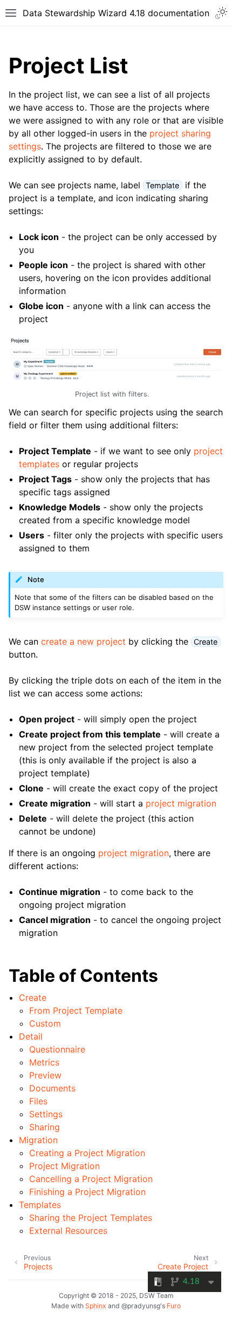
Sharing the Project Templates (90, 1217)
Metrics (44, 1062)
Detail (31, 1036)
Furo (174, 1306)
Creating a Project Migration (87, 1152)
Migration (38, 1140)
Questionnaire (57, 1049)
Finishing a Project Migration (87, 1191)
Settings (46, 1114)
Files (38, 1101)
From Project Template (75, 1010)
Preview (45, 1075)
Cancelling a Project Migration (91, 1178)
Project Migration (64, 1165)
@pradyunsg (140, 1306)
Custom (45, 1023)
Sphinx (95, 1306)
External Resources (68, 1230)
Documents (52, 1088)
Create (32, 997)
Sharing (44, 1127)
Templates (40, 1204)
